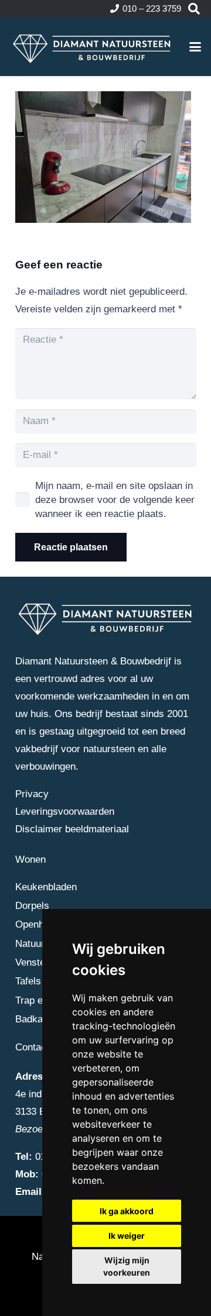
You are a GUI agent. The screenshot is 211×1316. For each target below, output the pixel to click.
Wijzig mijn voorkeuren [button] (126, 1266)
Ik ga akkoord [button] (127, 1211)
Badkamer (37, 1019)
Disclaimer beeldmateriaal (72, 829)
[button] (194, 9)
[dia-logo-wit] (92, 46)
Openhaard (39, 924)
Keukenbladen (46, 887)
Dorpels (32, 905)
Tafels (28, 981)
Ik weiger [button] (126, 1236)
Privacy (32, 794)
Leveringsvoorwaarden (64, 811)
